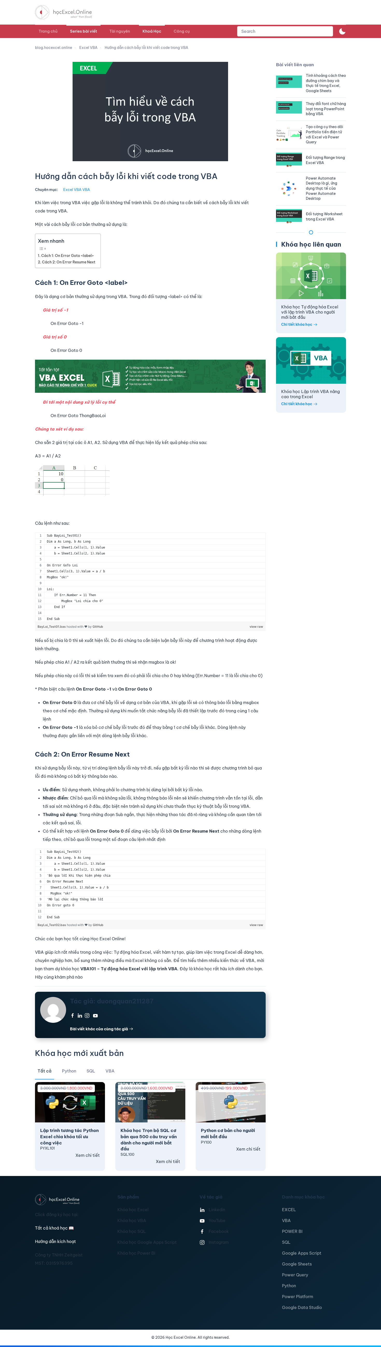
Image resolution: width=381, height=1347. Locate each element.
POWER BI (292, 1231)
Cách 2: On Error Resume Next (68, 262)
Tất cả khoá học (54, 1228)
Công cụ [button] (182, 31)
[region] (150, 577)
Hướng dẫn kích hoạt (55, 1241)
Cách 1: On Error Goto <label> (67, 255)
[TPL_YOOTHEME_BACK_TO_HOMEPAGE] (68, 12)
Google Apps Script (301, 1253)
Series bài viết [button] (83, 31)
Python (289, 1285)
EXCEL (289, 1209)
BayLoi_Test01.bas (52, 626)
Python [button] (69, 1071)
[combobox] (285, 31)
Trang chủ (48, 31)
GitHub (98, 626)
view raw (256, 626)
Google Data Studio (302, 1307)
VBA (86, 189)
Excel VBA (72, 189)
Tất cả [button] (45, 1071)
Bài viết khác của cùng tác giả (99, 1028)
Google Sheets (297, 1264)
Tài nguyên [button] (119, 31)
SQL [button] (91, 1071)
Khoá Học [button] (152, 31)
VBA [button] (110, 1071)
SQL (286, 1242)
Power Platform (297, 1296)
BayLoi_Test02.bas (52, 925)
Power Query (295, 1274)
